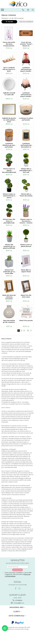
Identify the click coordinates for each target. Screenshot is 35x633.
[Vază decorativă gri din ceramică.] (9, 312)
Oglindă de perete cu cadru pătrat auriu (9, 120)
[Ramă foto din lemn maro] (26, 286)
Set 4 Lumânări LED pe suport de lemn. (9, 69)
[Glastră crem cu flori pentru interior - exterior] (26, 210)
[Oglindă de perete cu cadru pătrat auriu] (9, 109)
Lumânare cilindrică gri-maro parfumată (9, 145)
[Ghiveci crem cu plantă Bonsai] (26, 236)
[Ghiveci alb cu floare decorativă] (26, 185)
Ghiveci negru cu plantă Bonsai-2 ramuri (9, 195)
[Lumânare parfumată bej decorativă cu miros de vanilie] (26, 135)
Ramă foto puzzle (26, 320)
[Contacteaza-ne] (23, 10)
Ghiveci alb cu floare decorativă (26, 195)
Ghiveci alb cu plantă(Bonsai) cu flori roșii (26, 170)
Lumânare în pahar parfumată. (26, 119)
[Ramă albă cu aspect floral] (26, 261)
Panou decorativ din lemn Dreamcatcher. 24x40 (9, 44)
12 (28, 330)
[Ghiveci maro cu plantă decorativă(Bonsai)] (9, 160)
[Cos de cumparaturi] (28, 10)
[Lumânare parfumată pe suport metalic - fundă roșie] (26, 59)
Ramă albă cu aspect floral (26, 271)
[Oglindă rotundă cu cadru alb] (9, 84)
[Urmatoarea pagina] (31, 330)
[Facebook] (15, 588)
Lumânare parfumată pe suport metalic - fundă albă (26, 94)
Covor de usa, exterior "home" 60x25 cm (26, 44)
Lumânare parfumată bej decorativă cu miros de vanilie (26, 145)
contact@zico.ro (18, 603)
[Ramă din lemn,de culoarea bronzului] (9, 286)
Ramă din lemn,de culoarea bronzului (9, 297)
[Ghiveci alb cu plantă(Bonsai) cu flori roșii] (26, 160)
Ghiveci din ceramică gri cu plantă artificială (9, 246)
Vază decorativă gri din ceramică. (9, 321)
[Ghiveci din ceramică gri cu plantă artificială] (9, 236)
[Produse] (2, 10)
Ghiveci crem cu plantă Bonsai (26, 245)
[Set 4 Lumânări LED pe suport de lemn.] (9, 59)
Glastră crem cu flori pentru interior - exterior (26, 221)
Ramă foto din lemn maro (26, 296)
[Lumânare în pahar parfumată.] (26, 109)
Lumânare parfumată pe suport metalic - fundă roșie (26, 69)
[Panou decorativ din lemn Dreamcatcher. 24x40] (9, 33)
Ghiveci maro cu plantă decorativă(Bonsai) (9, 170)
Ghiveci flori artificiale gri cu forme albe (9, 271)
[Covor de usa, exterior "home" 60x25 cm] (26, 33)
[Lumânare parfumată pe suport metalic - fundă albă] (26, 84)
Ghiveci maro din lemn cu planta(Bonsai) (9, 221)
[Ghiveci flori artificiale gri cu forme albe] (9, 261)
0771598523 (18, 600)
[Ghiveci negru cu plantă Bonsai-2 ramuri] (9, 185)
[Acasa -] (17, 3)
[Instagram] (19, 588)
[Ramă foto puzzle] (26, 312)
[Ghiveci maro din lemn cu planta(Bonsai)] (9, 210)
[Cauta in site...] (33, 10)
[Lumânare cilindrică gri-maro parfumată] (9, 135)
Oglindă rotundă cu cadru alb (9, 94)
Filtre (10, 21)
